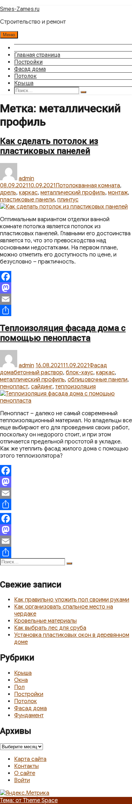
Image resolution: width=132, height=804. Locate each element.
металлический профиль (72, 192)
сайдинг (41, 386)
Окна (21, 680)
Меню (9, 34)
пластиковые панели (27, 199)
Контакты (26, 766)
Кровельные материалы (45, 620)
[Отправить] (66, 310)
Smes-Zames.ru (19, 9)
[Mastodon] (66, 288)
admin (26, 178)
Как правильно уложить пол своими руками (71, 599)
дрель (8, 192)
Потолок (25, 76)
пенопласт (14, 386)
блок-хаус (79, 372)
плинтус (67, 199)
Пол (19, 687)
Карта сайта (30, 759)
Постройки (28, 62)
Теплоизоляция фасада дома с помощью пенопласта (63, 333)
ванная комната (99, 185)
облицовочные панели (97, 379)
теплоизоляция (75, 386)
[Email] (66, 299)
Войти (22, 780)
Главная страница (37, 55)
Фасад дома (30, 69)
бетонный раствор (38, 372)
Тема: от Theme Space (29, 800)
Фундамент (29, 715)
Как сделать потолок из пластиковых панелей (49, 146)
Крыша (23, 83)
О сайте (24, 773)
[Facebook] (66, 276)
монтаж (118, 192)
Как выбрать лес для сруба (50, 627)
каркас (28, 192)
